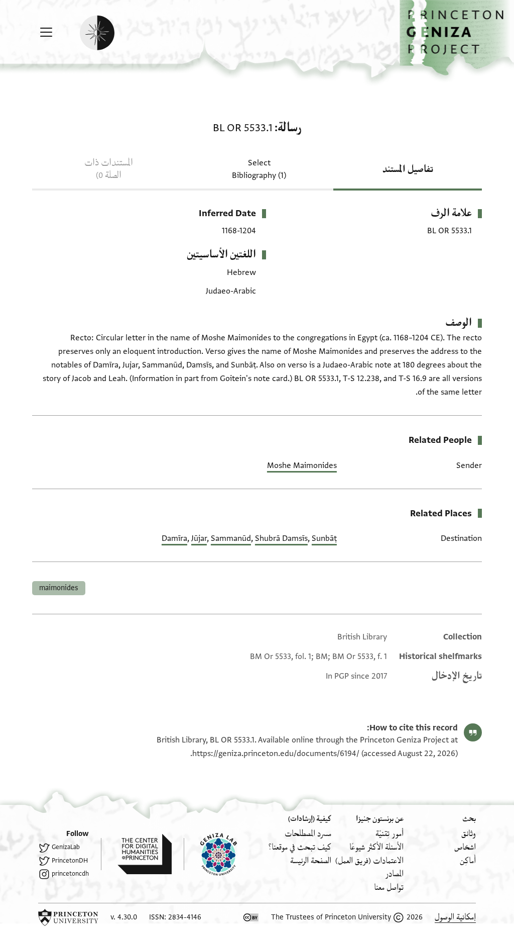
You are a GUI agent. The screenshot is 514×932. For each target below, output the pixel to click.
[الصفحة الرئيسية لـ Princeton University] (68, 917)
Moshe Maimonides (302, 465)
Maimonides (58, 588)
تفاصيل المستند (407, 169)
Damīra (174, 538)
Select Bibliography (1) (259, 169)
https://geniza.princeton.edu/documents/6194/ (275, 754)
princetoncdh (70, 874)
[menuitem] (468, 833)
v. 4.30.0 (123, 917)
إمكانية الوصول (455, 917)
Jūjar (199, 538)
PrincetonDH (70, 861)
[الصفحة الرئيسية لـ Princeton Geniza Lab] (210, 854)
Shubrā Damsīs (281, 538)
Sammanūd (231, 538)
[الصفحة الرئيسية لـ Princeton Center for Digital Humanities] (136, 854)
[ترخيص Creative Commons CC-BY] (251, 917)
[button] (457, 38)
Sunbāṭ (324, 538)
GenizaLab (66, 847)
